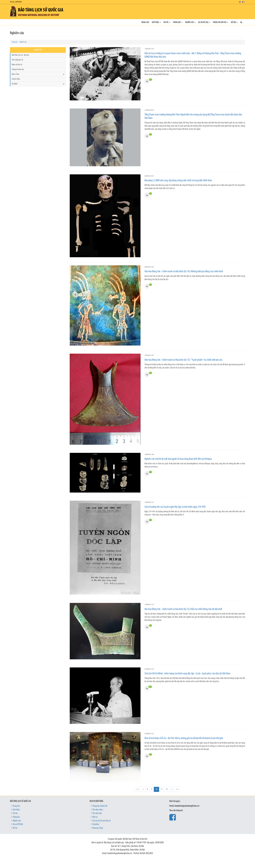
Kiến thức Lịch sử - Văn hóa (20, 55)
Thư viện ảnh (97, 813)
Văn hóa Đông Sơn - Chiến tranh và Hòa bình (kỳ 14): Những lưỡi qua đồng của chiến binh (183, 271)
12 (167, 789)
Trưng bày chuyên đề (99, 806)
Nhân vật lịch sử (17, 65)
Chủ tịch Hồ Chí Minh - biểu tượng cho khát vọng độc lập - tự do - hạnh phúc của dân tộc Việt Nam (187, 673)
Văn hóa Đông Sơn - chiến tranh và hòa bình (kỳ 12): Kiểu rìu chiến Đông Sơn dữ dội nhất (183, 609)
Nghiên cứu (189, 22)
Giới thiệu (155, 22)
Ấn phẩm (15, 84)
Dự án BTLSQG (203, 22)
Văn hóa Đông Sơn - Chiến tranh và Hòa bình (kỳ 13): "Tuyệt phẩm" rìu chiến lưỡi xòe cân (183, 359)
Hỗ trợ (233, 22)
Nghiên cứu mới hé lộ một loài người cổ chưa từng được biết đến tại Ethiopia (178, 459)
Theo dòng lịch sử (17, 60)
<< (137, 789)
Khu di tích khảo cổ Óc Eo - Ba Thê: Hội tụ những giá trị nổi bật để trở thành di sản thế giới (183, 738)
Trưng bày (177, 22)
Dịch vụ (95, 817)
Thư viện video (97, 810)
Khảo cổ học (15, 74)
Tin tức (166, 22)
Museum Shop (97, 828)
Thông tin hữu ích (220, 22)
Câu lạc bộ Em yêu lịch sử (101, 821)
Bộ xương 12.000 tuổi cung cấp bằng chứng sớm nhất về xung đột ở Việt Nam (178, 180)
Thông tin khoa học (18, 69)
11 (162, 789)
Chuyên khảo (16, 79)
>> (177, 789)
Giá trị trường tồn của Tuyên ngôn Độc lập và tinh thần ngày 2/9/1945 (175, 506)
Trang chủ (145, 22)
